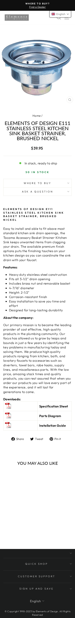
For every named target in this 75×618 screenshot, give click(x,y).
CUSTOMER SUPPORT (36, 576)
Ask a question (37, 191)
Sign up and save (36, 588)
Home (36, 115)
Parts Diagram (50, 416)
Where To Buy (37, 183)
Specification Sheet (53, 406)
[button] (60, 14)
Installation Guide (52, 425)
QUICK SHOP (36, 563)
